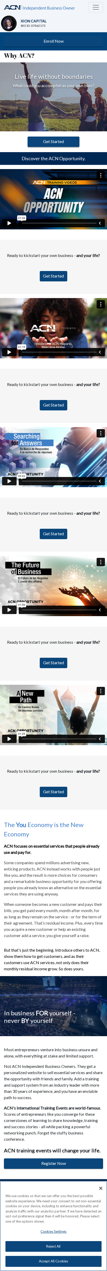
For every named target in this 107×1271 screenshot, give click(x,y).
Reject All (53, 1246)
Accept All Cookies (53, 1261)
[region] (53, 1226)
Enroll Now (54, 40)
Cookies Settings (53, 1231)
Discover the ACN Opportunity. (53, 158)
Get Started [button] (53, 141)
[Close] (100, 1188)
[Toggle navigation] (96, 7)
